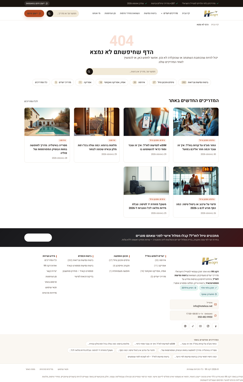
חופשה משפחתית (119, 271)
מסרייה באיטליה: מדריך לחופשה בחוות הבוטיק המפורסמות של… (188, 350)
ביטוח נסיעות (150, 13)
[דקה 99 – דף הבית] (211, 13)
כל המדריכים (41, 82)
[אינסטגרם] (208, 326)
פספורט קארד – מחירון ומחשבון (78, 271)
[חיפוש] (50, 13)
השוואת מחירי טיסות (130, 13)
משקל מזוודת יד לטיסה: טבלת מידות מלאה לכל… (91, 350)
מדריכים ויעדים (170, 13)
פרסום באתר (51, 282)
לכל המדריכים (31, 101)
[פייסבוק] (215, 326)
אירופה (139, 82)
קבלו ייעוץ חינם (40, 237)
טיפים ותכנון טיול (163, 82)
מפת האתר (30, 369)
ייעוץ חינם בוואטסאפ (35, 3)
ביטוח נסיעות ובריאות (195, 82)
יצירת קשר (51, 271)
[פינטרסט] (185, 326)
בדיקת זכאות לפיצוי (84, 276)
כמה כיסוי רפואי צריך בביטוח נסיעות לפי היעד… (196, 356)
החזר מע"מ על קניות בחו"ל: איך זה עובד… (198, 343)
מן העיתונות (110, 13)
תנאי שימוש (51, 287)
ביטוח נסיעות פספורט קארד (80, 265)
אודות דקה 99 (50, 265)
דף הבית (186, 13)
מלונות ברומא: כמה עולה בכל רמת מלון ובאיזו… (108, 343)
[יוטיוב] (200, 326)
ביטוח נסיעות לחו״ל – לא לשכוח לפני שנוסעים (148, 356)
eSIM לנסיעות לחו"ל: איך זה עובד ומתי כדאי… (155, 343)
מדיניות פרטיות (49, 293)
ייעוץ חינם (32, 13)
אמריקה (85, 82)
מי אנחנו (96, 13)
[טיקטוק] (193, 326)
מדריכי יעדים (63, 82)
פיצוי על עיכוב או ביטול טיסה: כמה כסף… (136, 350)
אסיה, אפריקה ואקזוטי (112, 82)
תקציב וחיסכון (121, 265)
